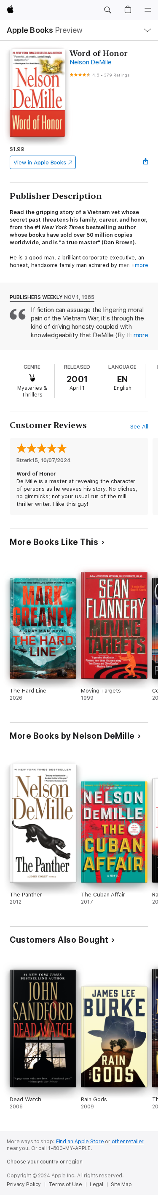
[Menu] (148, 10)
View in (39, 162)
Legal (96, 1184)
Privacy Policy (24, 1184)
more (141, 265)
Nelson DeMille (91, 62)
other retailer (128, 1142)
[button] (107, 10)
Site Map (121, 1184)
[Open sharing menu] (145, 162)
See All (139, 426)
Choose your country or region (45, 1162)
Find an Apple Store (80, 1142)
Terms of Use (65, 1184)
